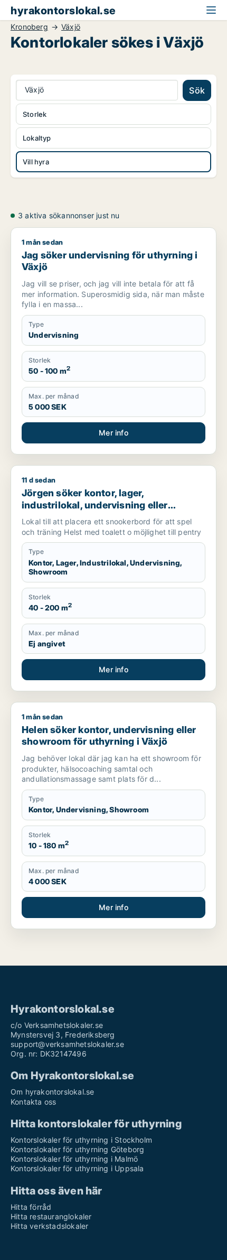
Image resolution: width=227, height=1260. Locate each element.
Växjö (70, 27)
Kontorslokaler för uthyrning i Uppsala (77, 1168)
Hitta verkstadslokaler (49, 1225)
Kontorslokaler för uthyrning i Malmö (74, 1158)
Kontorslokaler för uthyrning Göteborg (77, 1149)
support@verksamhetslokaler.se (67, 1044)
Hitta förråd (31, 1206)
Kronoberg (29, 27)
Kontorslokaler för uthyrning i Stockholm (81, 1139)
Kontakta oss (33, 1101)
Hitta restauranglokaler (51, 1216)
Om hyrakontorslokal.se (52, 1091)
